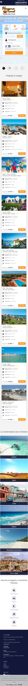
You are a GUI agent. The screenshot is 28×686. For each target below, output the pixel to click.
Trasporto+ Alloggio (23, 28)
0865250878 (21, 3)
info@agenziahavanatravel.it (21, 4)
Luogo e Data (15, 46)
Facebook (7, 674)
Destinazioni (6, 666)
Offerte (5, 665)
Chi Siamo (6, 667)
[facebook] (1, 2)
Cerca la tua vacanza (14, 33)
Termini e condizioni (8, 642)
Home (5, 663)
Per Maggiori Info (11, 684)
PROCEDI (22, 115)
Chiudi (20, 684)
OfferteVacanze (6, 28)
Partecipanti (12, 40)
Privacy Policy (16, 642)
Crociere (15, 29)
